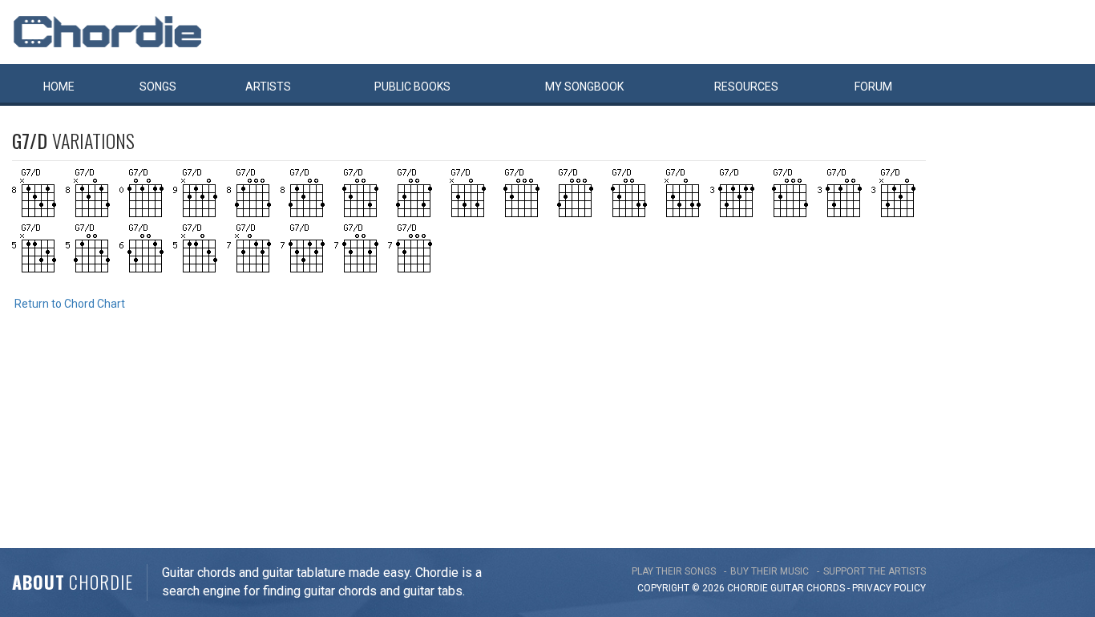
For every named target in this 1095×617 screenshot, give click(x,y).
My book (584, 86)
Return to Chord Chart (69, 303)
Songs (157, 86)
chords (825, 588)
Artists (268, 86)
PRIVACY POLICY (889, 588)
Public (412, 86)
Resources (746, 86)
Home (59, 86)
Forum (873, 86)
